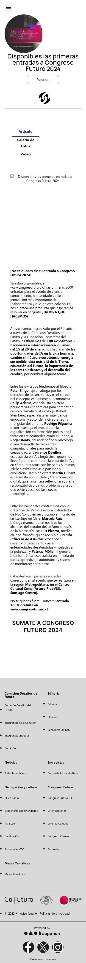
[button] (8, 8)
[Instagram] (58, 947)
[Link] (44, 98)
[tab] (25, 132)
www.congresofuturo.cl (27, 287)
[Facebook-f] (28, 947)
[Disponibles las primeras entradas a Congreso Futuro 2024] (43, 215)
